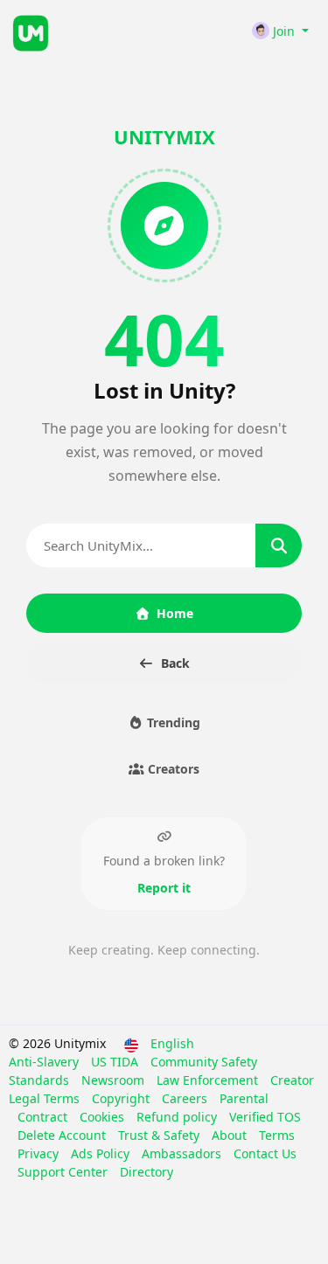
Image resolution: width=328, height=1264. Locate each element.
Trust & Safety (160, 1135)
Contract (44, 1116)
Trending (171, 722)
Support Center (64, 1171)
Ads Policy (102, 1153)
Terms (277, 1135)
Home (175, 613)
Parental (244, 1098)
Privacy (39, 1153)
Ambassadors (183, 1153)
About (231, 1135)
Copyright (122, 1098)
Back (175, 663)
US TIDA (116, 1061)
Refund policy (178, 1116)
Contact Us (265, 1153)
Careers (186, 1098)
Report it (164, 887)
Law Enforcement (209, 1080)
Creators (171, 768)
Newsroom (114, 1080)
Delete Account (63, 1135)
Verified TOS (265, 1116)
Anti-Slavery (45, 1061)
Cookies (104, 1116)
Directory (146, 1171)
